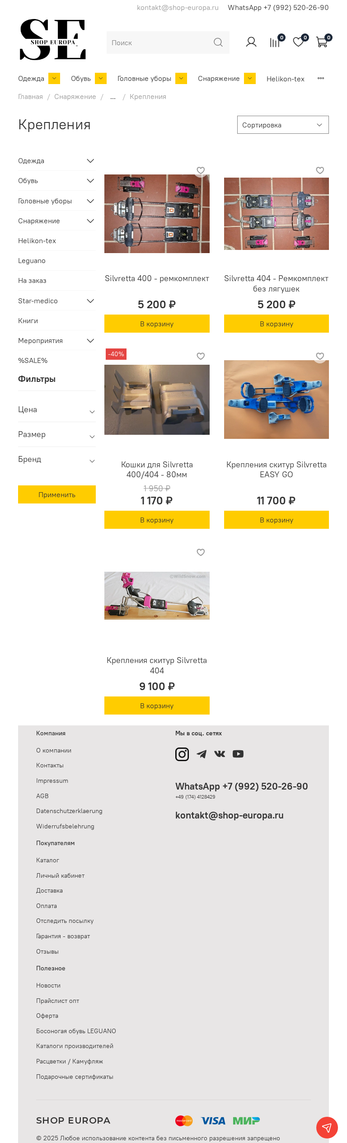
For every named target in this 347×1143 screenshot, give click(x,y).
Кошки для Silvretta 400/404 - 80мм (157, 469)
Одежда (31, 78)
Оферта (47, 1015)
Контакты (50, 765)
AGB (42, 796)
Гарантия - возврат (63, 936)
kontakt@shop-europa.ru (229, 815)
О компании (53, 750)
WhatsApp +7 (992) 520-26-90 (278, 7)
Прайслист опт (57, 1001)
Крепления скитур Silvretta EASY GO (276, 469)
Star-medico (38, 300)
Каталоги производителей (74, 1046)
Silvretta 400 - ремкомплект (157, 278)
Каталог (47, 860)
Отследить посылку (65, 921)
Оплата (46, 906)
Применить (56, 494)
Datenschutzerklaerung (69, 811)
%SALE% (32, 360)
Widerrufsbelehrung (65, 826)
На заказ (32, 280)
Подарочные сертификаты (74, 1076)
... (113, 96)
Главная (30, 96)
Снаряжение (219, 78)
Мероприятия (40, 340)
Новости (48, 985)
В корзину (157, 323)
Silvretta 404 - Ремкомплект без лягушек (276, 283)
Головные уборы (144, 78)
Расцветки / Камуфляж (69, 1061)
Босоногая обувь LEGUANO (76, 1031)
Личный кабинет (60, 875)
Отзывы (47, 951)
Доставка (49, 890)
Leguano (32, 260)
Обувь (81, 78)
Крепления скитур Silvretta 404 (157, 665)
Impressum (52, 780)
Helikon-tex (286, 78)
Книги (28, 320)
